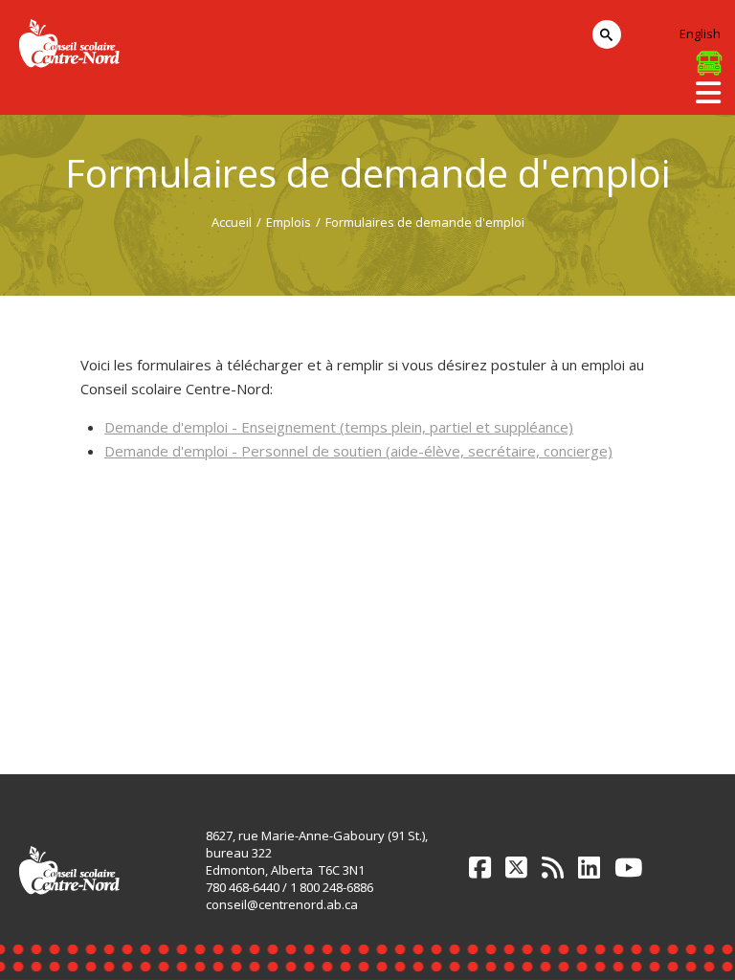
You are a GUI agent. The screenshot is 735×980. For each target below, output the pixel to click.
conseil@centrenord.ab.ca (282, 904)
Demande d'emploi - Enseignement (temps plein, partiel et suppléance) (338, 426)
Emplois (288, 222)
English (700, 33)
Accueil (232, 222)
